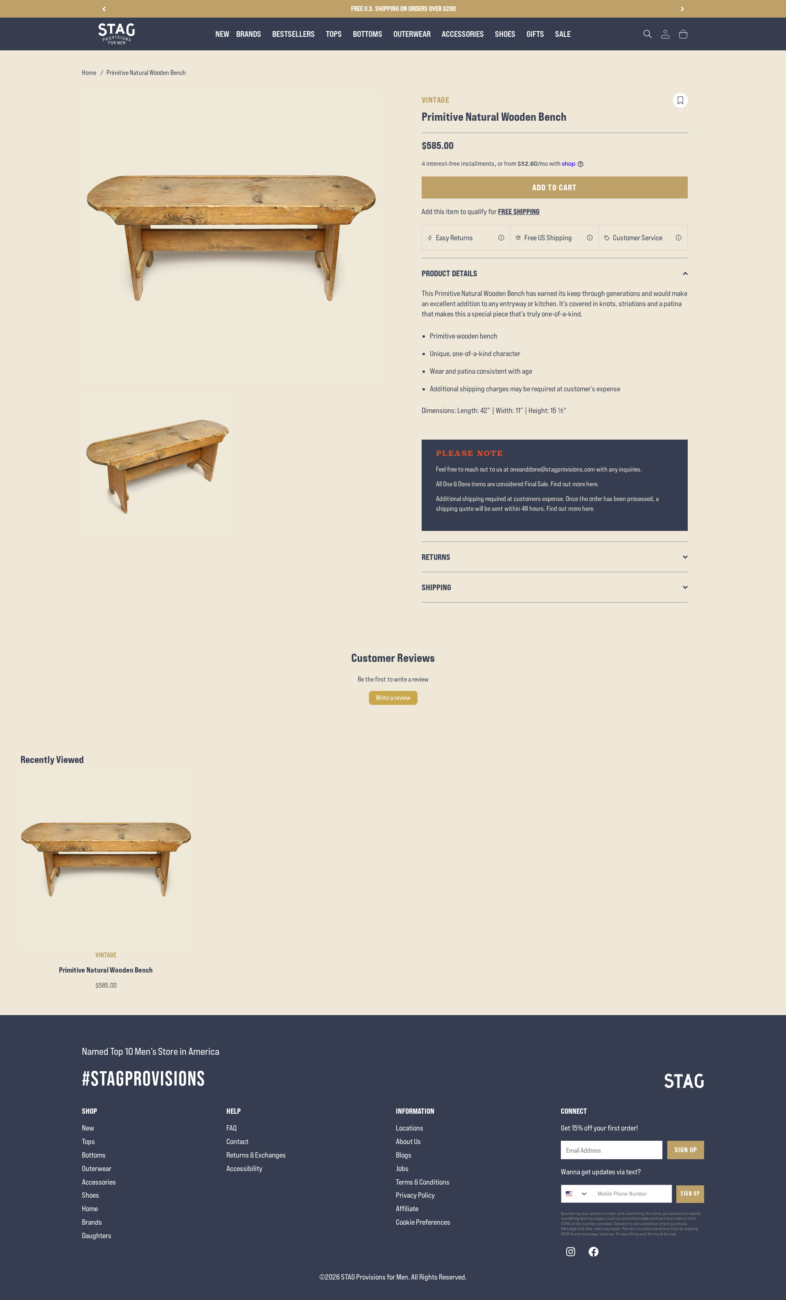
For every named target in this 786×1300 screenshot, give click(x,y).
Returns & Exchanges (256, 1155)
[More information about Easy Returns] (501, 237)
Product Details (449, 273)
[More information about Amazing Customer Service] (678, 237)
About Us (408, 1141)
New (88, 1128)
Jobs (402, 1168)
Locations (409, 1128)
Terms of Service (661, 1234)
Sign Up (686, 1150)
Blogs (403, 1155)
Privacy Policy (415, 1195)
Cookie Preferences (423, 1222)
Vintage (435, 100)
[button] (682, 9)
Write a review (393, 698)
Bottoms (94, 1155)
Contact (237, 1141)
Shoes (90, 1195)
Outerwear (96, 1168)
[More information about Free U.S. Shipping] (590, 237)
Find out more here (574, 484)
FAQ (231, 1128)
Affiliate (407, 1208)
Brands (92, 1222)
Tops (88, 1141)
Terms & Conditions (422, 1182)
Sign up (690, 1194)
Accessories (99, 1182)
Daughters (96, 1235)
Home (89, 73)
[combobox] (575, 1194)
